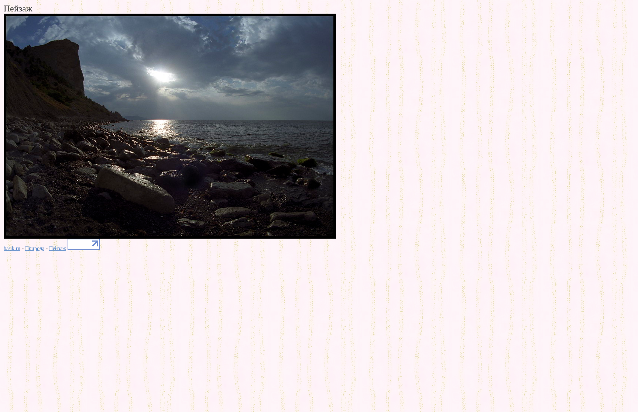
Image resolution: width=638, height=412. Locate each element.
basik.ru (12, 248)
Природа (34, 248)
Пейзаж (57, 248)
